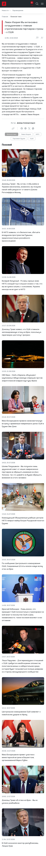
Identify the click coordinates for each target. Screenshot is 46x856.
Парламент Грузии (19, 138)
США (31, 138)
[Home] (4, 4)
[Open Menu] (42, 4)
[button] (6, 10)
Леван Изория (26, 134)
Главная (5, 16)
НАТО (37, 134)
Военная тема (11, 134)
